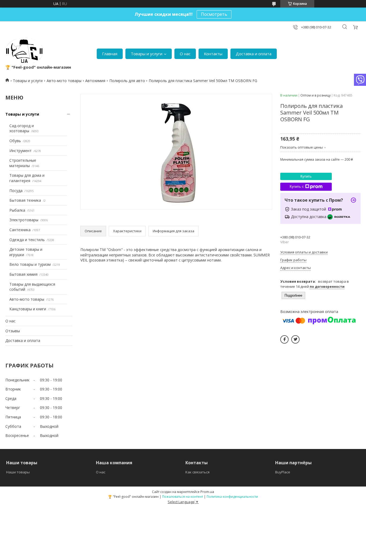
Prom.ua (207, 491)
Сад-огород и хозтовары (21, 128)
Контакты (213, 53)
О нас (185, 53)
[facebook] (284, 339)
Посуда (16, 190)
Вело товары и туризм (30, 264)
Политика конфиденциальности (232, 496)
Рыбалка (17, 210)
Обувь (15, 140)
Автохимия (95, 80)
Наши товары (18, 472)
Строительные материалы (22, 163)
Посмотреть (214, 14)
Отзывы (12, 330)
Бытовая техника (25, 200)
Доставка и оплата (253, 53)
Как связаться (197, 472)
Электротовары (23, 219)
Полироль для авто (127, 80)
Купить (306, 176)
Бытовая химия (23, 274)
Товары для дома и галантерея (26, 178)
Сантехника (20, 229)
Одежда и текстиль (27, 239)
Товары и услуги (146, 53)
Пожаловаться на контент (182, 496)
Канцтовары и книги (27, 308)
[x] (295, 339)
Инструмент (20, 150)
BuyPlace (282, 472)
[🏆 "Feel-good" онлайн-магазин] (24, 51)
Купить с (297, 187)
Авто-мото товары (64, 80)
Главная (109, 53)
